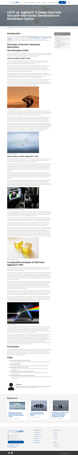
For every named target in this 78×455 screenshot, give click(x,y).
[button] (69, 2)
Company (44, 2)
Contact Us (53, 2)
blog (18, 418)
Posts (12, 27)
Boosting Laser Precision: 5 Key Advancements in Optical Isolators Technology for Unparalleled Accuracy (60, 414)
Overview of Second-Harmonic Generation (62, 39)
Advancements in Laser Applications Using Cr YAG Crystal (37, 414)
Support (38, 2)
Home (8, 27)
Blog (49, 2)
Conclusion (58, 47)
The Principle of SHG (60, 42)
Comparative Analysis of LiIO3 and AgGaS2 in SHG (62, 44)
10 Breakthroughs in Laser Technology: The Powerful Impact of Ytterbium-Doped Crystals (16, 414)
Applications (32, 2)
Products (26, 2)
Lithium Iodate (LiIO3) (35, 37)
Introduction (58, 37)
